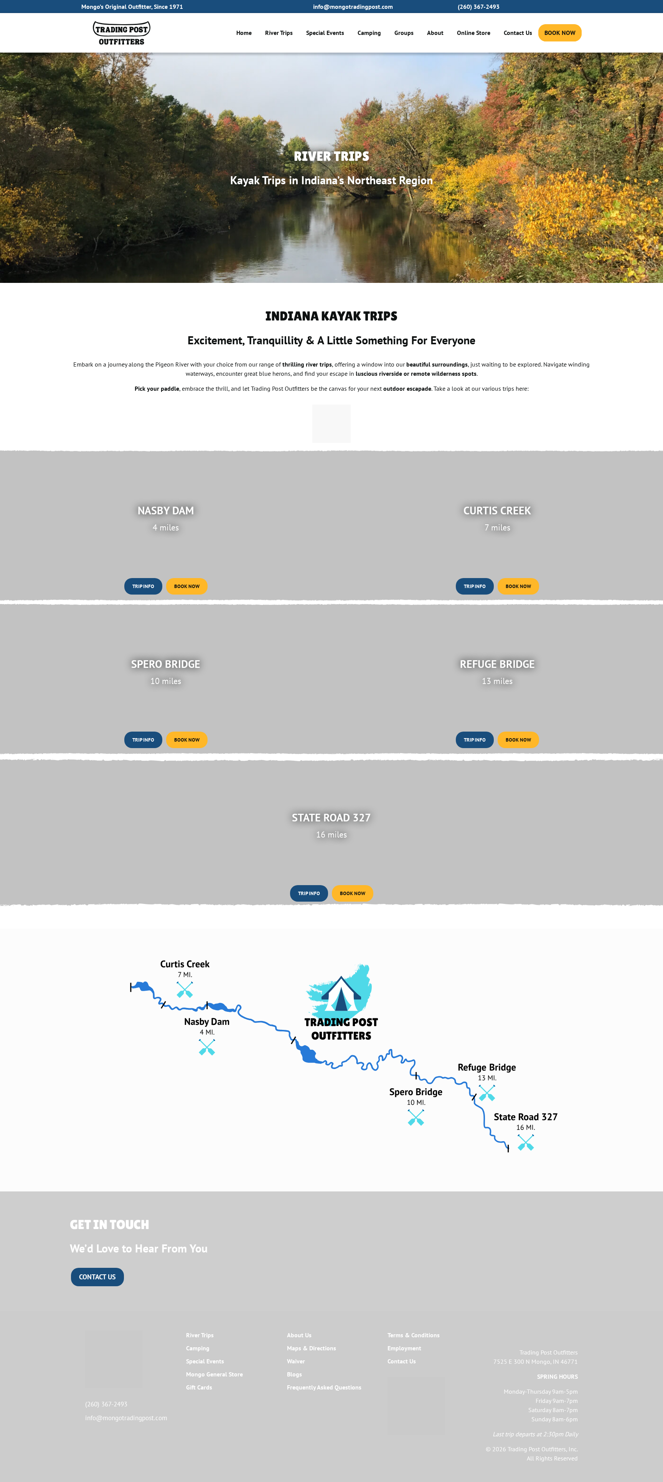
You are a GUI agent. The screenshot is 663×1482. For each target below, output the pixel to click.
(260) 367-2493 (479, 6)
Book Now (560, 32)
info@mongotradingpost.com (353, 6)
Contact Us (518, 32)
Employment (404, 1348)
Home (244, 32)
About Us (299, 1335)
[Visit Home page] (121, 33)
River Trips (279, 32)
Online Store (473, 32)
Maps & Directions (311, 1348)
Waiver (296, 1361)
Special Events (325, 32)
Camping (369, 32)
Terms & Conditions (414, 1335)
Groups (404, 32)
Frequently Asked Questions (324, 1387)
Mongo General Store (214, 1374)
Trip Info (147, 586)
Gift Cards (199, 1387)
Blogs (294, 1374)
